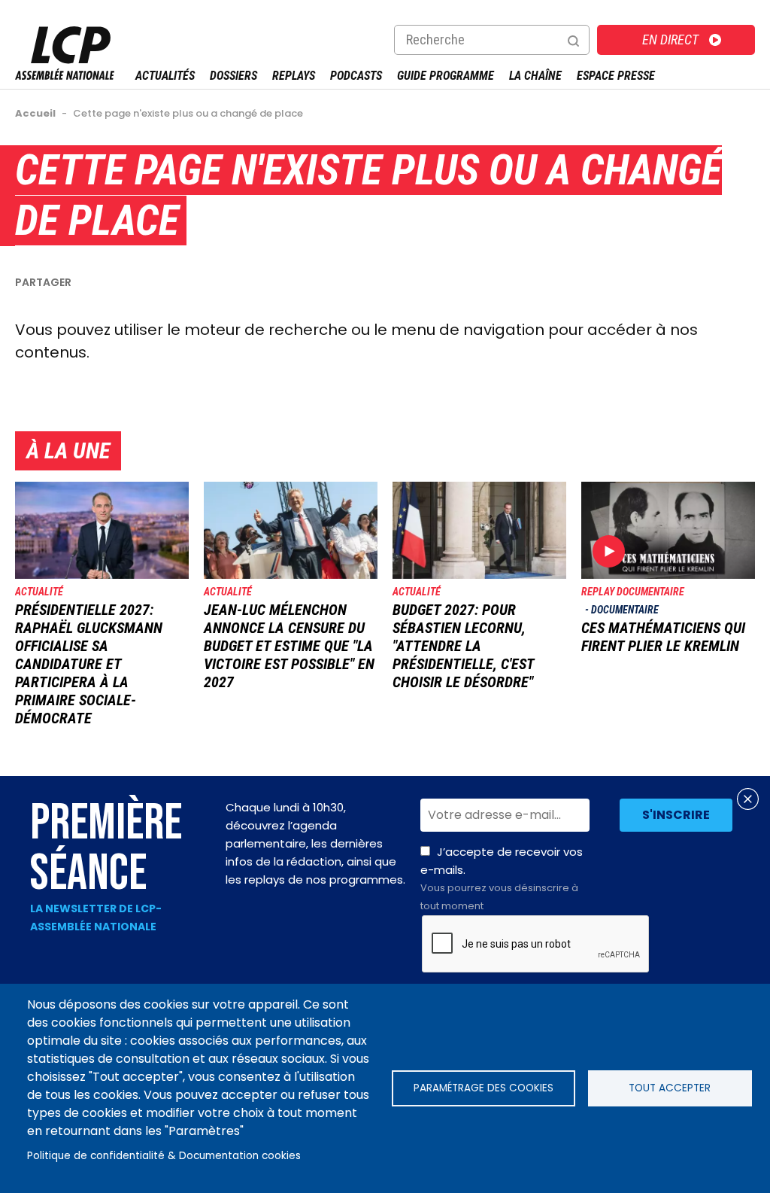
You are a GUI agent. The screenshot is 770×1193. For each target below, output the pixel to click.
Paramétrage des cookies (483, 1088)
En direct (670, 39)
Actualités (165, 75)
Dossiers (233, 75)
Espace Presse (616, 75)
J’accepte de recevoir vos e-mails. (501, 878)
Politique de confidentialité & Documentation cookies (164, 1156)
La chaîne (535, 75)
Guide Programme (445, 75)
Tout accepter (670, 1088)
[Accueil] (64, 75)
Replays (293, 75)
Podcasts (356, 75)
